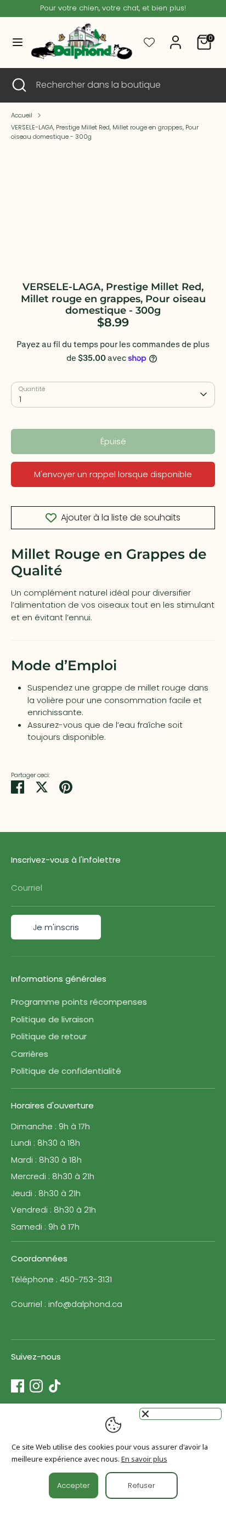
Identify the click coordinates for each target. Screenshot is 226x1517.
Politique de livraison (52, 1019)
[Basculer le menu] (14, 42)
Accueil (21, 115)
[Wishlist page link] (149, 42)
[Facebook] (17, 1386)
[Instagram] (36, 1386)
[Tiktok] (54, 1386)
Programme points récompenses (79, 1001)
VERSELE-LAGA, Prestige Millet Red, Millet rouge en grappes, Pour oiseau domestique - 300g (105, 132)
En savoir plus (144, 1459)
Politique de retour (49, 1036)
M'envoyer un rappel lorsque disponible (113, 474)
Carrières (29, 1054)
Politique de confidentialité (66, 1071)
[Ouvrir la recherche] (18, 85)
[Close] (180, 1413)
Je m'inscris (56, 927)
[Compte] (176, 37)
